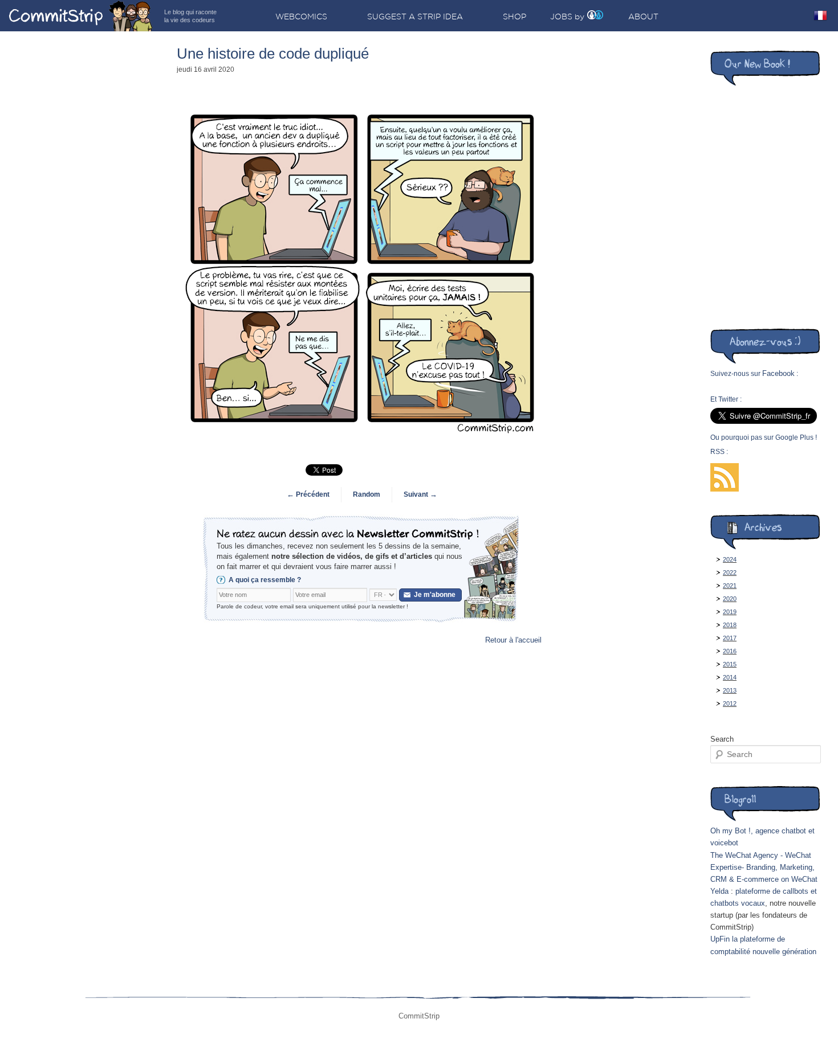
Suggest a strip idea (415, 16)
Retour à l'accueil (513, 640)
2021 (730, 585)
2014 (730, 677)
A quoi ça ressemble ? (265, 580)
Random (366, 494)
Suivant (420, 494)
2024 (730, 559)
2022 (730, 572)
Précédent (308, 494)
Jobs (561, 16)
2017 (730, 638)
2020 (730, 598)
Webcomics (301, 16)
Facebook (778, 373)
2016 (730, 651)
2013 (730, 690)
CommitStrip (81, 15)
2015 (730, 664)
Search (722, 739)
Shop (514, 16)
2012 (730, 703)
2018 (730, 624)
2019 (730, 611)
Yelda (719, 891)
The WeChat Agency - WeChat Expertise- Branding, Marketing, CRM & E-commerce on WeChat (763, 867)
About (643, 16)
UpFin (720, 939)
